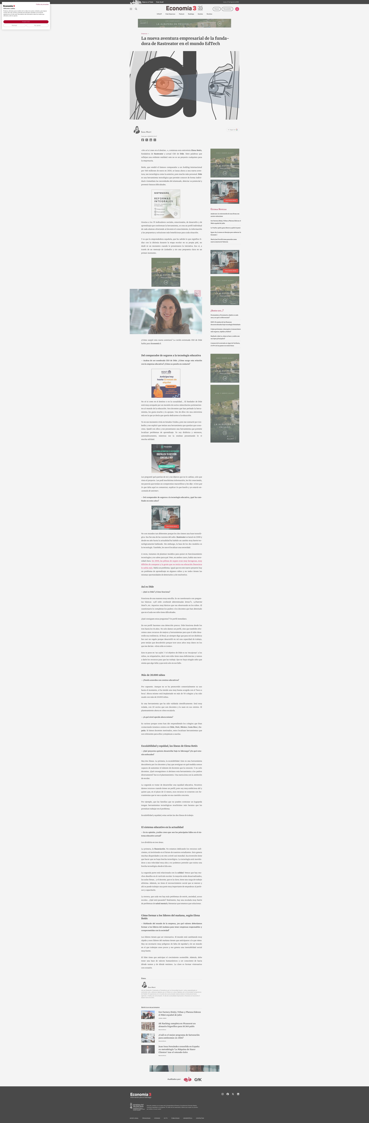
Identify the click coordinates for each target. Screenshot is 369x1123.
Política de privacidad (42, 4)
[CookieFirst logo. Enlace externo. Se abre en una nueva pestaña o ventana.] (9, 6)
